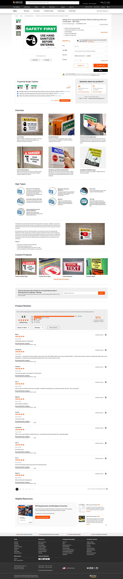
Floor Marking (16, 7)
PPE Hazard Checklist (91, 504)
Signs (43, 7)
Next (106, 524)
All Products (52, 7)
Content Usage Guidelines (68, 549)
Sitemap (40, 553)
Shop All (16, 542)
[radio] (61, 316)
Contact (88, 545)
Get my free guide (42, 517)
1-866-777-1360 (105, 2)
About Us (71, 7)
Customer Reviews (42, 549)
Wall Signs (26, 11)
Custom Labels (90, 276)
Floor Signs (37, 11)
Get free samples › (97, 92)
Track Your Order (90, 548)
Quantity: (64, 59)
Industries (16, 548)
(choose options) (67, 91)
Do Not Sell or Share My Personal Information (29, 575)
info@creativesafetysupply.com (96, 98)
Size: (63, 45)
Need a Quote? (104, 32)
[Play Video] (18, 27)
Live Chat (89, 546)
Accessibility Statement (68, 551)
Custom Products (23, 255)
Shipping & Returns (91, 549)
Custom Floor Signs (45, 276)
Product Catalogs (42, 546)
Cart (109, 6)
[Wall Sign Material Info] (65, 50)
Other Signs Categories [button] (102, 11)
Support (63, 7)
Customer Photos (42, 551)
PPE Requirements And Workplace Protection (51, 506)
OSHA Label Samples (91, 516)
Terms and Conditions (67, 553)
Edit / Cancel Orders (18, 560)
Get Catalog (85, 3)
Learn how (90, 41)
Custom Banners (67, 276)
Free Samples (41, 545)
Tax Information (66, 548)
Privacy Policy (17, 575)
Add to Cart (102, 65)
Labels (36, 7)
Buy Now (80, 65)
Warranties (89, 551)
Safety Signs (72, 11)
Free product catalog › (83, 92)
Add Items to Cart (65, 100)
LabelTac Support (91, 543)
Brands (15, 549)
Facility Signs (61, 11)
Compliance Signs (48, 11)
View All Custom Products (61, 279)
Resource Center (42, 542)
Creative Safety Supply (25, 576)
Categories (16, 545)
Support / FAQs (90, 542)
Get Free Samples (92, 3)
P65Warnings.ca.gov (95, 75)
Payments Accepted (91, 553)
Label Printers (27, 7)
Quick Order (97, 6)
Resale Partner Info (67, 545)
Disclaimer (65, 554)
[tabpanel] (91, 508)
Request (88, 524)
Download (88, 511)
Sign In (104, 6)
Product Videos (41, 548)
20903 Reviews (24, 322)
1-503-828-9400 (48, 567)
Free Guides (41, 543)
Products (16, 543)
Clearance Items (17, 553)
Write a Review (53, 327)
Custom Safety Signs (21, 276)
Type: (63, 50)
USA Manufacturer (70, 568)
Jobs (64, 543)
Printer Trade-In (90, 554)
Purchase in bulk (104, 60)
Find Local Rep (89, 6)
